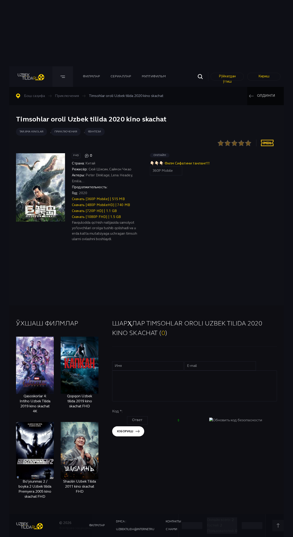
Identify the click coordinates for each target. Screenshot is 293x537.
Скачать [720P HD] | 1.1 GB (94, 211)
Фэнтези (94, 132)
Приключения (65, 132)
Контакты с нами (173, 525)
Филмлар (91, 76)
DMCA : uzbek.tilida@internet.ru (135, 525)
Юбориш (125, 431)
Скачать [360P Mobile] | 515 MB (98, 199)
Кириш (263, 76)
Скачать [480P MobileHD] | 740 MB (101, 205)
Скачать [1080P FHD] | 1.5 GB (96, 217)
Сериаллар (121, 76)
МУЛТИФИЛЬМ (154, 76)
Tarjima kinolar (31, 132)
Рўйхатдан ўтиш (227, 78)
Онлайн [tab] (159, 155)
